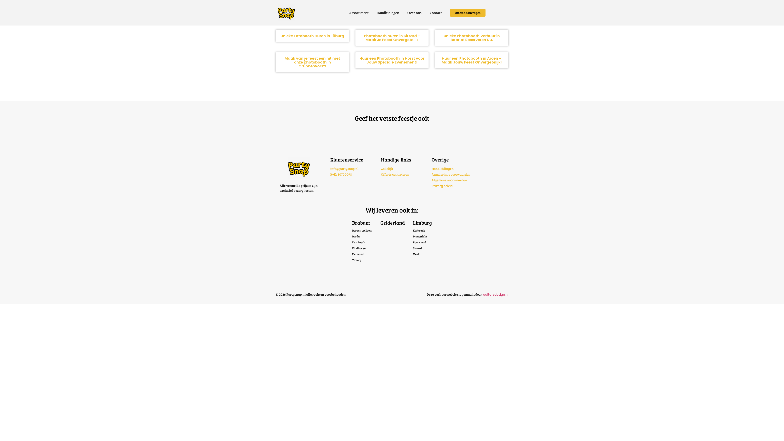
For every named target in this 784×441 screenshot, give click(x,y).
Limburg (422, 222)
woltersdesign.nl (495, 294)
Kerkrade (419, 230)
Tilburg (357, 260)
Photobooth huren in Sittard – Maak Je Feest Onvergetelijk (392, 37)
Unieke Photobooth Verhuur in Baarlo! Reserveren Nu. (472, 37)
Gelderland (392, 222)
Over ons (414, 13)
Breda (356, 236)
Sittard (417, 248)
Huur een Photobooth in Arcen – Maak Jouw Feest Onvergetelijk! (472, 60)
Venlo (416, 254)
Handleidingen (388, 13)
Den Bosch (358, 242)
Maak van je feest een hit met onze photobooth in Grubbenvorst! (312, 62)
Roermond (419, 242)
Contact (436, 13)
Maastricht (420, 236)
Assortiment (359, 13)
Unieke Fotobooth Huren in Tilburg (312, 35)
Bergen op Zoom (362, 230)
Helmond (358, 254)
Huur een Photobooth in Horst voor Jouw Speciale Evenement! (392, 60)
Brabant (361, 222)
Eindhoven (359, 248)
